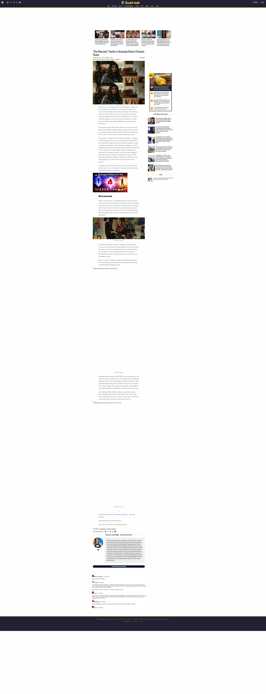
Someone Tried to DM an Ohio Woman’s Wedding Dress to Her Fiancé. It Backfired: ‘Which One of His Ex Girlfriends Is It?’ (102, 42)
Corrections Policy (164, 619)
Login (262, 2)
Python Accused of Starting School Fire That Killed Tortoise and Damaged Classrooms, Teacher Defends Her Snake (162, 88)
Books (120, 6)
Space (142, 6)
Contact (140, 621)
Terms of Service (127, 619)
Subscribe (255, 2)
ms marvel (108, 529)
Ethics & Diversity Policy (153, 619)
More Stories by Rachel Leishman (119, 566)
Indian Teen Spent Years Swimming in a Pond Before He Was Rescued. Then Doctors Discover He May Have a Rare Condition (164, 149)
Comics (137, 6)
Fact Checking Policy (126, 621)
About (152, 6)
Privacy (120, 619)
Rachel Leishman (97, 57)
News (108, 6)
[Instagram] (14, 3)
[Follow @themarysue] (8, 3)
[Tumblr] (17, 3)
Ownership (135, 621)
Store (157, 6)
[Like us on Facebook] (11, 3)
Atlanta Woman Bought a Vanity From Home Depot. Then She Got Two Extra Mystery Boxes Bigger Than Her (163, 120)
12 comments (142, 57)
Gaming (147, 6)
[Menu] (2, 2)
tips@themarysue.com (121, 524)
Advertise (116, 619)
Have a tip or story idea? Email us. (162, 178)
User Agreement (142, 619)
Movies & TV (114, 6)
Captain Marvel (103, 529)
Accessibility (135, 619)
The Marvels (113, 529)
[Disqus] (119, 591)
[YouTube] (20, 3)
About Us (110, 619)
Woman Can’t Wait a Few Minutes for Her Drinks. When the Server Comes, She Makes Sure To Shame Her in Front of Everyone (147, 42)
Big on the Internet (128, 6)
